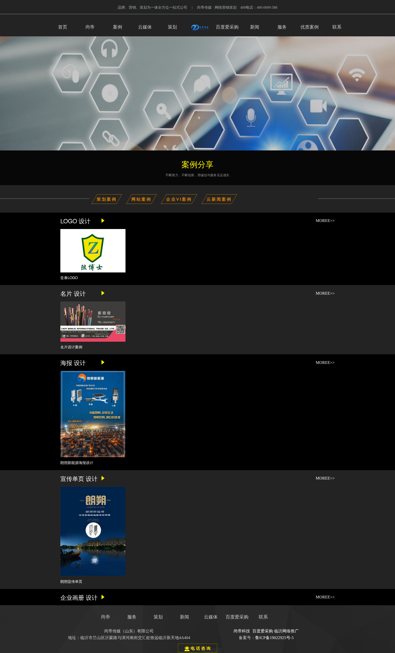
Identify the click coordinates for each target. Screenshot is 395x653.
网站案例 (141, 199)
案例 (117, 26)
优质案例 (309, 26)
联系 (337, 26)
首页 (62, 26)
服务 (282, 26)
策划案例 (107, 199)
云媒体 (145, 26)
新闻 (254, 26)
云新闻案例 (219, 199)
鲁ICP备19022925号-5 (274, 637)
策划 (172, 26)
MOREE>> (325, 220)
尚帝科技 (242, 631)
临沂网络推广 (286, 631)
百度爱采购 (227, 26)
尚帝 (90, 26)
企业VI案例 (179, 199)
